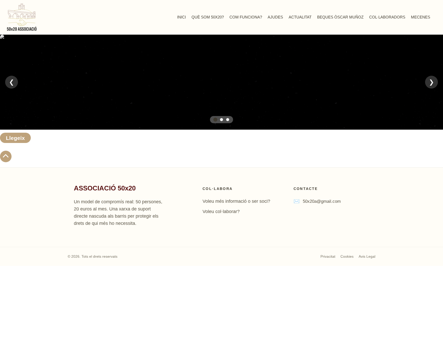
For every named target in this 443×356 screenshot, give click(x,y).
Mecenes (420, 17)
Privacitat (327, 256)
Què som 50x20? (208, 17)
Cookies (347, 256)
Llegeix (15, 138)
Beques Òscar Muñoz (340, 17)
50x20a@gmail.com (322, 201)
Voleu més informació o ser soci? (236, 201)
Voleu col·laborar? (221, 211)
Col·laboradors (387, 17)
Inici (181, 17)
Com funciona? (245, 17)
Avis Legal (367, 256)
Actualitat (300, 17)
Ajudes (275, 17)
